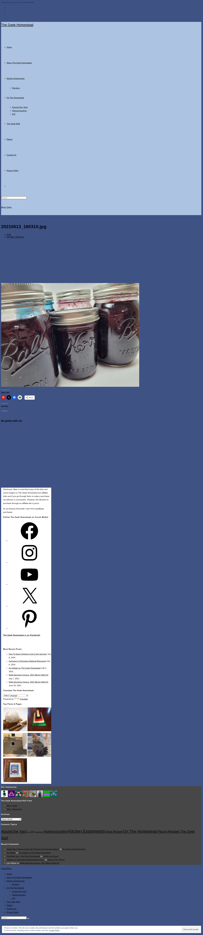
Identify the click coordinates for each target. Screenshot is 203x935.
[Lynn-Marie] (25, 793)
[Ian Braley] (4, 793)
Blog (28, 832)
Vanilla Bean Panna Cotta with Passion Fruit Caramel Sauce (33, 849)
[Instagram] (29, 562)
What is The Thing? (56, 860)
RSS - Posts (12, 806)
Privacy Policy (13, 912)
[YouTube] (29, 584)
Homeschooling (56, 831)
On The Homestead (140, 831)
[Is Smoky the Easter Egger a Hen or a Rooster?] (39, 745)
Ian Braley (11, 853)
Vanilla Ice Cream (50, 856)
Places (162, 831)
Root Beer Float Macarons (73, 849)
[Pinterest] (29, 628)
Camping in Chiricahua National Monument (27, 661)
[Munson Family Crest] (15, 770)
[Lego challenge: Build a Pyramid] (39, 719)
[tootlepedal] (32, 793)
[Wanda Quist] (18, 793)
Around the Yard (13, 831)
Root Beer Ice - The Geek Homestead (23, 856)
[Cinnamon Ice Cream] (15, 719)
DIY (32, 831)
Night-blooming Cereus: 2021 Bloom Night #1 (28, 682)
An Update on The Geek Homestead (25, 668)
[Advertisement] (101, 259)
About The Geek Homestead (19, 877)
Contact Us (11, 909)
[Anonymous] (11, 793)
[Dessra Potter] (46, 793)
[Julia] (39, 793)
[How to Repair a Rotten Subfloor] (15, 745)
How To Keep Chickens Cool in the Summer (28, 654)
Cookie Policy (54, 930)
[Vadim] (53, 793)
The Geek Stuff (13, 902)
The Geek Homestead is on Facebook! (21, 635)
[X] (29, 606)
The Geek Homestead (17, 25)
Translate (24, 699)
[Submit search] (28, 918)
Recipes (174, 831)
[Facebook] (29, 541)
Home (9, 874)
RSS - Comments (14, 809)
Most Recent (114, 831)
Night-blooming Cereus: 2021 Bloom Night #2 (28, 675)
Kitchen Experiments (86, 831)
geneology (39, 832)
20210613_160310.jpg (15, 237)
